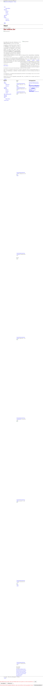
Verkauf (21, 674)
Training (33, 60)
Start (6, 25)
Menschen (23, 672)
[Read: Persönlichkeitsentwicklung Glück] (18, 90)
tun (16, 674)
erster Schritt (18, 670)
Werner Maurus (6, 65)
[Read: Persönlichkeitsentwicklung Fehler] (18, 94)
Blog (4, 82)
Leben (20, 672)
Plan (17, 673)
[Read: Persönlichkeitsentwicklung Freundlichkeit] (18, 339)
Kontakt (5, 83)
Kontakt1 (5, 87)
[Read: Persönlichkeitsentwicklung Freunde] (18, 86)
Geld (25, 670)
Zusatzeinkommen (19, 675)
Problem (19, 673)
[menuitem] (21, 7)
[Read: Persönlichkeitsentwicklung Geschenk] (18, 175)
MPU (25, 672)
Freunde (23, 670)
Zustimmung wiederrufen (38, 685)
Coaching (37, 60)
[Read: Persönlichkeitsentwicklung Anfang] (18, 502)
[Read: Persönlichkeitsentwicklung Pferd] (18, 421)
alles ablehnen (3, 683)
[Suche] (4, 21)
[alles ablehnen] (13, 683)
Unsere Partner (6, 100)
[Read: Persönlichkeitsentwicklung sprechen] (18, 585)
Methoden (5, 88)
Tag (22, 673)
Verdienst (18, 674)
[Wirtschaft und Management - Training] (11, 1)
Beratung (28, 60)
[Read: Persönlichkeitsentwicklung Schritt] (18, 81)
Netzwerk (5, 96)
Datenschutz (7, 84)
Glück (20, 671)
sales (21, 673)
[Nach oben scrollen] (0, 680)
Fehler (21, 670)
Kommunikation (23, 671)
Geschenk (17, 671)
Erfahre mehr (10, 683)
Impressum (7, 85)
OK (35, 681)
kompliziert (17, 672)
